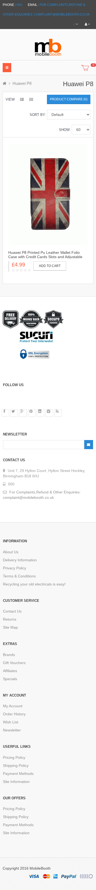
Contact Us (12, 611)
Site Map (10, 627)
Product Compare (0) (68, 99)
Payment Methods (18, 773)
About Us (10, 552)
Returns (9, 619)
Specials (10, 679)
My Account (12, 706)
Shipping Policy (16, 765)
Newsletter (12, 730)
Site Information (16, 781)
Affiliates (10, 671)
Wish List (10, 722)
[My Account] (87, 24)
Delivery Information (20, 560)
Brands (9, 655)
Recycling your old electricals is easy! (34, 584)
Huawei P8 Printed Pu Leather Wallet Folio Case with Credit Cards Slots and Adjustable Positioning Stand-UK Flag (45, 256)
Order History (14, 714)
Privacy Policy (14, 568)
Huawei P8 (22, 83)
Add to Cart (50, 266)
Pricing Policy (14, 757)
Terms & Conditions (19, 576)
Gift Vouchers (14, 663)
